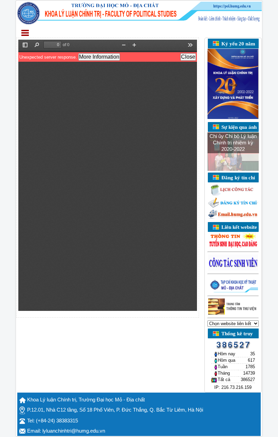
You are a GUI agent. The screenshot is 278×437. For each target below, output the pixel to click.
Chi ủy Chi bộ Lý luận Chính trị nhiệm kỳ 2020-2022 (233, 143)
